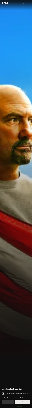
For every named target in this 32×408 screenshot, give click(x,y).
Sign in (24, 3)
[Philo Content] (29, 3)
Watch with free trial (22, 402)
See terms (19, 406)
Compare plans (7, 402)
